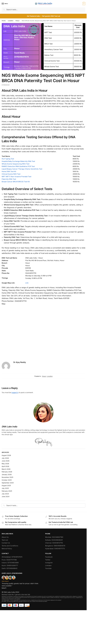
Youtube (48, 568)
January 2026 (7, 474)
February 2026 (7, 472)
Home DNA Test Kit (9, 171)
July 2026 (5, 458)
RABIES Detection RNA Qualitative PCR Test (18, 166)
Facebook (49, 557)
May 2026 (5, 463)
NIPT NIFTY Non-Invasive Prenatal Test (16, 177)
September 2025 (8, 483)
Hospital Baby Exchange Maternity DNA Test (18, 161)
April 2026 (5, 466)
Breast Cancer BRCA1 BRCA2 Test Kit (16, 182)
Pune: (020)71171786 (9, 560)
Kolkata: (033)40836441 (54, 540)
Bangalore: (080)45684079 (55, 546)
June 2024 (5, 496)
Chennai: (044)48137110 (54, 543)
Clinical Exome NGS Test (11, 174)
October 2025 (7, 480)
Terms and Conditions (10, 546)
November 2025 (7, 477)
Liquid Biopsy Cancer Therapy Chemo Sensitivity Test (22, 169)
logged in (14, 392)
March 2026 (6, 469)
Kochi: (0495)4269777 (10, 565)
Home (4, 20)
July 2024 (5, 494)
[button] (83, 3)
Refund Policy (7, 549)
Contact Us (6, 543)
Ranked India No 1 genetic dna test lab (16, 594)
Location (10, 20)
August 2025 (6, 485)
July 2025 (5, 488)
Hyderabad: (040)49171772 (55, 549)
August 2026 (6, 455)
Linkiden (48, 565)
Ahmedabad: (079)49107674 (12, 557)
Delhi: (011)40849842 (9, 568)
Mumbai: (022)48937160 (54, 537)
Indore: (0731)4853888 (10, 563)
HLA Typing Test (8, 159)
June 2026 (5, 461)
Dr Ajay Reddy (19, 362)
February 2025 (7, 491)
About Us (5, 537)
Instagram (49, 563)
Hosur (17, 20)
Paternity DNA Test (9, 179)
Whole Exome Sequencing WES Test (15, 164)
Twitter (47, 560)
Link (26, 283)
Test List (5, 540)
